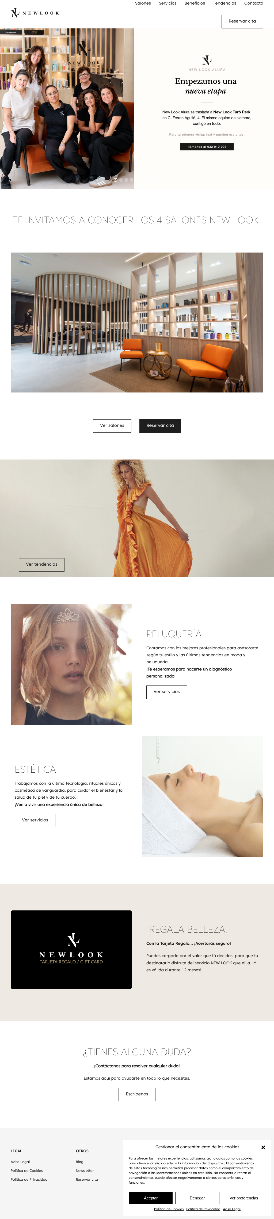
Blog (79, 1162)
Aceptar (151, 1198)
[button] (263, 1147)
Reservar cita (242, 22)
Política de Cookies (169, 1209)
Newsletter (85, 1171)
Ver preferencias (244, 1198)
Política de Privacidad (203, 1209)
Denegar (197, 1198)
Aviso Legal (232, 1209)
